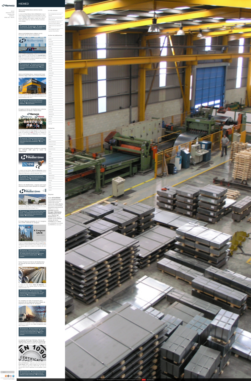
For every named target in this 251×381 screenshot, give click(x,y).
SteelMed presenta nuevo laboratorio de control (55, 26)
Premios (50, 182)
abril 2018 (50, 80)
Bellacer (50, 139)
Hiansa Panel (51, 165)
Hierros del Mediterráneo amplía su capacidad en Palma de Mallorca (54, 30)
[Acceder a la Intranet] (8, 376)
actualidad (56, 198)
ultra (55, 224)
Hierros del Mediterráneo (53, 216)
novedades (51, 221)
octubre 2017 (51, 87)
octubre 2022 (51, 41)
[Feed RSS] (6, 376)
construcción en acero (53, 202)
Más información (150, 379)
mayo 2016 (50, 123)
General (11, 15)
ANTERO (49, 199)
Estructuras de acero (23, 292)
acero (50, 198)
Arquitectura (10, 12)
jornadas (50, 218)
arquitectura (54, 199)
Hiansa (50, 163)
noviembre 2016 (51, 109)
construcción (58, 201)
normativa (54, 218)
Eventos (50, 151)
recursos (50, 185)
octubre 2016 (51, 111)
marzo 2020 (50, 56)
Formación (11, 14)
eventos (50, 210)
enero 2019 (50, 70)
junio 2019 (50, 63)
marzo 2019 (50, 68)
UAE (44, 243)
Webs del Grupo (9, 17)
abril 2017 (50, 97)
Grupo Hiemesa (54, 212)
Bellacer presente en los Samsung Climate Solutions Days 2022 (55, 19)
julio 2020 (50, 53)
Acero (32, 100)
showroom (50, 187)
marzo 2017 (50, 99)
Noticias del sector (51, 175)
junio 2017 (50, 92)
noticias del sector (53, 220)
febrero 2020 (51, 58)
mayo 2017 (50, 94)
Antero (50, 134)
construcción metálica (53, 204)
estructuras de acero (40, 331)
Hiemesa (50, 170)
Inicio (12, 11)
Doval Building (51, 146)
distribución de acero (52, 205)
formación (56, 210)
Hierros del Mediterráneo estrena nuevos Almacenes (55, 15)
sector (57, 223)
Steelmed (52, 224)
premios (49, 223)
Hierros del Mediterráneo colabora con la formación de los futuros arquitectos (55, 23)
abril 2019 (50, 65)
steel (49, 224)
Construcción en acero (38, 290)
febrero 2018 (51, 82)
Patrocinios (50, 180)
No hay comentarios (38, 27)
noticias (59, 218)
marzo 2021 (50, 48)
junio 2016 (50, 121)
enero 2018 (50, 85)
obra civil (55, 221)
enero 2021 (50, 51)
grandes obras (51, 158)
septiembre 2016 (51, 114)
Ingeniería (50, 173)
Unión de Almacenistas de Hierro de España (34, 243)
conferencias (51, 201)
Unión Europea (58, 224)
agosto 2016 (50, 116)
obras (59, 221)
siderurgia (61, 223)
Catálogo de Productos (52, 141)
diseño (61, 204)
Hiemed (50, 168)
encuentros (51, 207)
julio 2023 (50, 39)
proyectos (53, 223)
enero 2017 (50, 104)
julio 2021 (50, 46)
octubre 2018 (51, 75)
